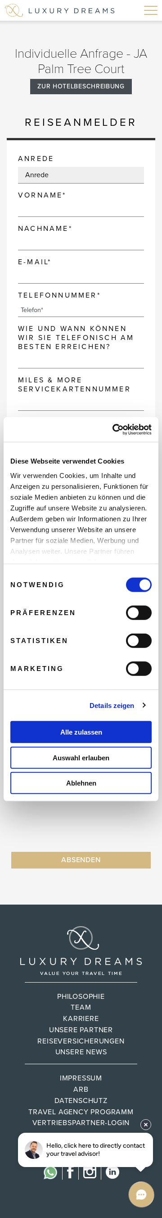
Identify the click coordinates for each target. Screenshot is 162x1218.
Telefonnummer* (59, 295)
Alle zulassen (81, 732)
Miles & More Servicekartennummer (74, 385)
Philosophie (81, 996)
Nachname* (45, 228)
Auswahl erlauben (81, 757)
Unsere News (81, 1052)
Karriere (81, 1018)
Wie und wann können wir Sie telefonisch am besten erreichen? (76, 337)
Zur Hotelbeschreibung (81, 86)
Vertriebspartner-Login (81, 1122)
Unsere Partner (81, 1029)
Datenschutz (81, 1100)
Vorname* (42, 195)
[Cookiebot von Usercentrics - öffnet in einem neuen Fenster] (114, 429)
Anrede (36, 158)
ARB (80, 1089)
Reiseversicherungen (80, 1041)
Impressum (81, 1078)
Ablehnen (81, 783)
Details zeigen (112, 705)
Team (81, 1007)
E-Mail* (34, 262)
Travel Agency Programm (81, 1112)
